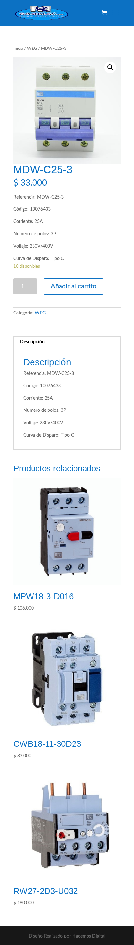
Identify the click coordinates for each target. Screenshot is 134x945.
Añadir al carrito (73, 286)
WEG (32, 49)
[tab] (67, 342)
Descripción (32, 342)
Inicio (18, 49)
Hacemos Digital (88, 936)
